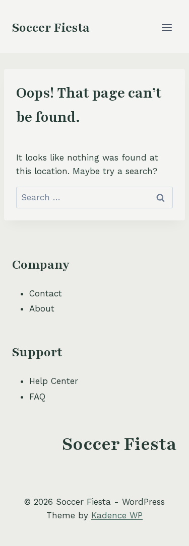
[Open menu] (166, 27)
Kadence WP (117, 515)
